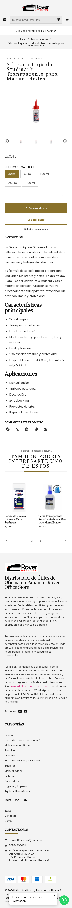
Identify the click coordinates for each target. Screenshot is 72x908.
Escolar (9, 735)
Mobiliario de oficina (17, 745)
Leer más (50, 30)
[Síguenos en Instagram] (20, 711)
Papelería (11, 750)
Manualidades (39, 39)
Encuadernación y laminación (23, 760)
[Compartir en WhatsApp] (26, 429)
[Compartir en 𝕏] (17, 429)
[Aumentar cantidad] (64, 196)
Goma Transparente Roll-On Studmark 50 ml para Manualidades (32, 519)
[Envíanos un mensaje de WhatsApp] (64, 900)
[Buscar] (59, 20)
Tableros (10, 765)
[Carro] (67, 20)
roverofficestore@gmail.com (26, 840)
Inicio (23, 39)
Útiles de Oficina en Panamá (22, 740)
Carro (8, 821)
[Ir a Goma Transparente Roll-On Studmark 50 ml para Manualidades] (32, 497)
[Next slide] (64, 141)
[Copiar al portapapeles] (45, 429)
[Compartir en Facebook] (8, 429)
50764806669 (17, 845)
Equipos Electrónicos (18, 791)
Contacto (10, 815)
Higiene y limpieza (16, 786)
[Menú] (4, 20)
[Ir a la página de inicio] (36, 7)
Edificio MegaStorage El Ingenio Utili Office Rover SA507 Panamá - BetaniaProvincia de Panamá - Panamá (29, 855)
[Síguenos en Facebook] (25, 711)
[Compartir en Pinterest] (36, 429)
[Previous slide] (7, 141)
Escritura (10, 755)
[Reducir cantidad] (8, 196)
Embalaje (10, 776)
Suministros (12, 781)
